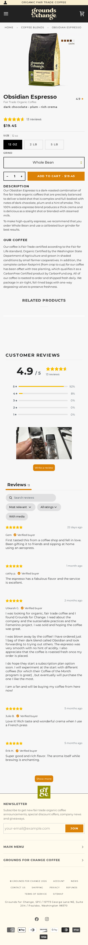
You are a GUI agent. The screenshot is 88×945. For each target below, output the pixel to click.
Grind (7, 152)
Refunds (71, 887)
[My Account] (5, 2)
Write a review (44, 467)
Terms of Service (36, 894)
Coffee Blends (32, 27)
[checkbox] (17, 516)
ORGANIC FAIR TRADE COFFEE (44, 2)
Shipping (37, 887)
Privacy (55, 887)
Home (9, 27)
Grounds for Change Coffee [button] (31, 860)
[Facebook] (37, 919)
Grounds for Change (26, 881)
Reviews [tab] (18, 484)
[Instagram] (47, 919)
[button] (44, 386)
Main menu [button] (13, 847)
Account (59, 881)
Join (74, 828)
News (74, 881)
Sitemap (58, 894)
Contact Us (18, 887)
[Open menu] (9, 13)
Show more (44, 778)
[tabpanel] (44, 640)
